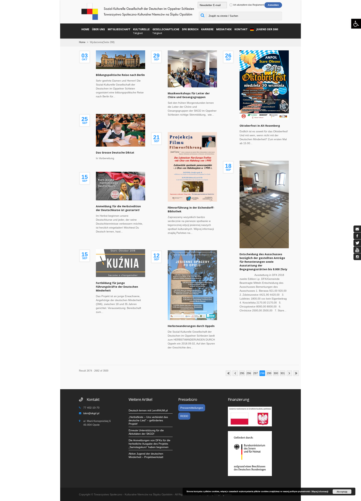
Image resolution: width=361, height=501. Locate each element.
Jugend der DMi (267, 29)
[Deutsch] (251, 29)
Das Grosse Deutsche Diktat (115, 152)
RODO (184, 416)
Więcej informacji (319, 491)
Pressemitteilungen (191, 407)
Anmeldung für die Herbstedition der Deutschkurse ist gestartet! (118, 208)
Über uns (98, 29)
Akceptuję (342, 491)
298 (262, 373)
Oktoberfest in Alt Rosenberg (260, 125)
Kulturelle (141, 31)
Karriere (207, 29)
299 (269, 373)
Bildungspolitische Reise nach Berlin (120, 75)
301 (282, 373)
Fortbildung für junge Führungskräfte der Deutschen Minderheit (117, 286)
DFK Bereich (190, 29)
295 (242, 373)
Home (85, 29)
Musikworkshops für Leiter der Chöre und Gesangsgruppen (189, 95)
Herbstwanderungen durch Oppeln (191, 326)
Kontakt (241, 29)
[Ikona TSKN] (357, 229)
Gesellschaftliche (165, 31)
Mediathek (224, 29)
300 (276, 373)
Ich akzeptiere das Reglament (248, 5)
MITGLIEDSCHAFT (119, 29)
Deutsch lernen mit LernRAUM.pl (148, 410)
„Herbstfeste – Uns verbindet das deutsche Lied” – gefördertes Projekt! (148, 420)
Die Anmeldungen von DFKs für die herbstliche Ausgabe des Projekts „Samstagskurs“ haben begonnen (149, 444)
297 (255, 373)
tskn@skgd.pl (91, 413)
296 (248, 373)
